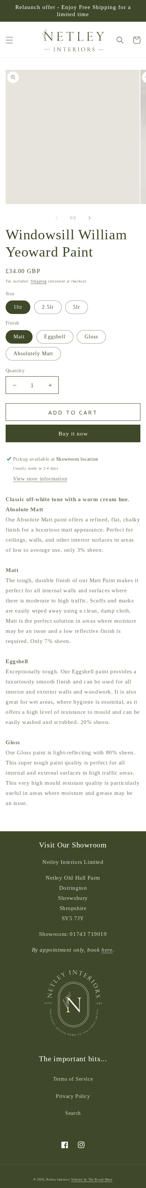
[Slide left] (56, 218)
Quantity (15, 370)
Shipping (39, 281)
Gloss (91, 336)
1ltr (17, 307)
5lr (76, 307)
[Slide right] (89, 218)
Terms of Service (73, 1079)
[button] (9, 40)
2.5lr (48, 307)
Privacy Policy (73, 1096)
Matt (19, 336)
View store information (40, 479)
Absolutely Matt (33, 353)
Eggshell (55, 336)
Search (73, 1113)
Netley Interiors (58, 1179)
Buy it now (73, 434)
